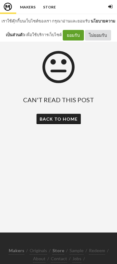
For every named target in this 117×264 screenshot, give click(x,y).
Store (49, 7)
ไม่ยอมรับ (98, 35)
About (39, 258)
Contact (59, 258)
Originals (38, 250)
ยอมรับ (73, 35)
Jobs (76, 258)
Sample (77, 250)
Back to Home (59, 119)
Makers (28, 7)
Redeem (97, 250)
